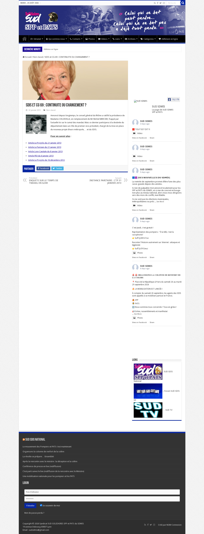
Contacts (76, 39)
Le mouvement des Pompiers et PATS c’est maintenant (47, 446)
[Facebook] (158, 3)
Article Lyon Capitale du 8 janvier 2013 (45, 151)
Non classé (38, 57)
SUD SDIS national (35, 440)
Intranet (37, 39)
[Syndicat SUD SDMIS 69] (102, 20)
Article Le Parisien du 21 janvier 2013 (44, 147)
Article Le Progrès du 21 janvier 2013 (44, 143)
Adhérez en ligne (51, 49)
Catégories (149, 39)
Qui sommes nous (56, 39)
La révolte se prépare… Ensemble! (38, 456)
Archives (131, 39)
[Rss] (155, 3)
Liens (117, 39)
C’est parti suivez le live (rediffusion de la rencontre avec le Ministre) (53, 471)
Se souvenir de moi (51, 505)
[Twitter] (160, 3)
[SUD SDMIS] (142, 101)
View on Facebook (139, 138)
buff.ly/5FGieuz (141, 248)
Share (152, 138)
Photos (91, 39)
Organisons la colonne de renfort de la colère (43, 451)
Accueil (24, 38)
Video (139, 133)
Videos (104, 39)
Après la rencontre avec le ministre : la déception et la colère (50, 461)
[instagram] (164, 3)
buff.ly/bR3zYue (142, 238)
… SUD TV (167, 410)
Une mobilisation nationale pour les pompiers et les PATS (49, 476)
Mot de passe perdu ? (34, 513)
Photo (140, 253)
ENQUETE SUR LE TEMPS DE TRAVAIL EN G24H (43, 180)
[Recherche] (183, 2)
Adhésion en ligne (170, 39)
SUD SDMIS (146, 121)
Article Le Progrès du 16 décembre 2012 (46, 160)
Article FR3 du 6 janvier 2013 (41, 156)
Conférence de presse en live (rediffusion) (42, 466)
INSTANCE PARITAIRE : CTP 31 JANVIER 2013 (105, 180)
